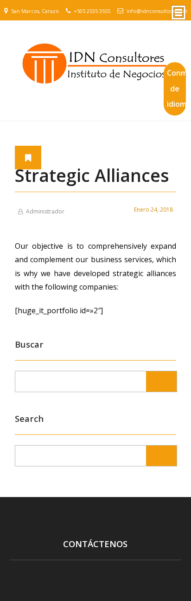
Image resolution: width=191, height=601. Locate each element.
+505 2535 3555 (92, 11)
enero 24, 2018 (153, 209)
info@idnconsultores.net (157, 11)
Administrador (45, 211)
